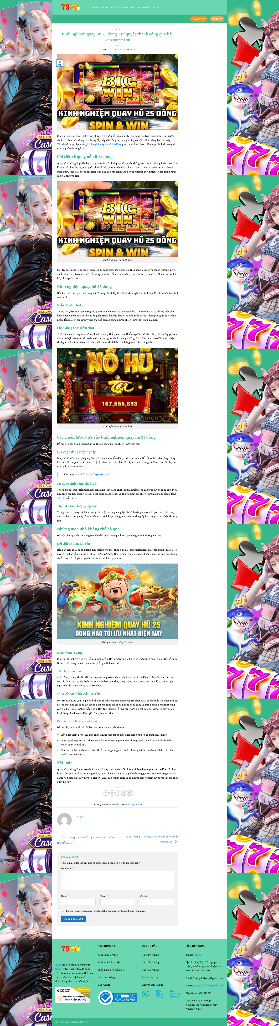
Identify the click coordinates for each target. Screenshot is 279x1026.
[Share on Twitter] (112, 793)
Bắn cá (113, 7)
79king (95, 7)
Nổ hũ (104, 7)
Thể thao (136, 7)
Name (64, 896)
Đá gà (146, 7)
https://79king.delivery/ (210, 985)
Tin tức (155, 7)
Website (144, 896)
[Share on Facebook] (106, 793)
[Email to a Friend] (117, 793)
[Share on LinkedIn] (129, 793)
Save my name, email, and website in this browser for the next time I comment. (106, 910)
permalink (137, 804)
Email (104, 896)
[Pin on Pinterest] (123, 793)
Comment (66, 868)
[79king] (71, 7)
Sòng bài (124, 7)
